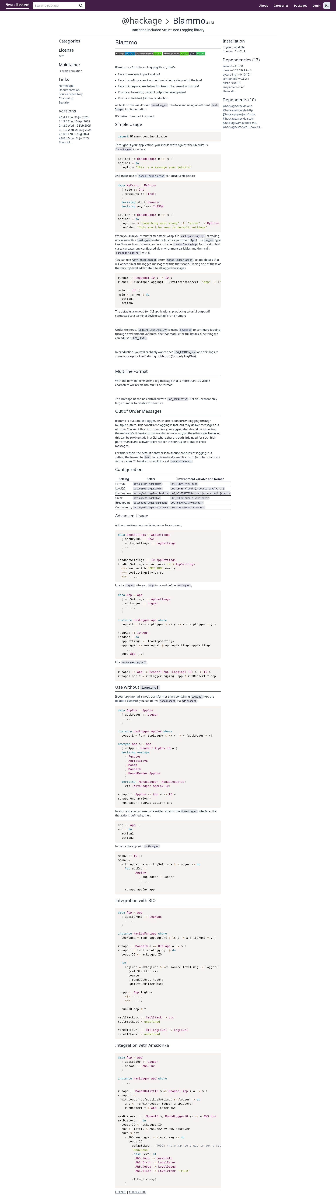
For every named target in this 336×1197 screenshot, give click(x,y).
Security (64, 102)
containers (230, 79)
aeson (227, 66)
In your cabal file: (234, 47)
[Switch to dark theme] (326, 5)
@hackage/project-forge (239, 114)
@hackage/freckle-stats (238, 118)
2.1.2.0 (63, 125)
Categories (281, 6)
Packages (300, 6)
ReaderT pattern (126, 701)
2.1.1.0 (63, 130)
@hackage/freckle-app (237, 106)
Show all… (65, 142)
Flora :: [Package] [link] (17, 4)
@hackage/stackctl (235, 127)
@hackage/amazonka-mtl (239, 123)
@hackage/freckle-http (238, 110)
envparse (229, 87)
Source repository (71, 94)
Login (317, 6)
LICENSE (120, 1192)
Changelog (66, 98)
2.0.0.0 (63, 138)
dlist (225, 83)
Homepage (66, 86)
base (226, 70)
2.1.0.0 (63, 134)
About (263, 6)
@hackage (142, 20)
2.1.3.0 (63, 121)
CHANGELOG (137, 1192)
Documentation (69, 90)
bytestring (229, 74)
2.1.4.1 (63, 117)
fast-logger (148, 421)
